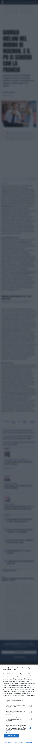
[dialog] (19, 705)
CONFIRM (11, 736)
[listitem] (19, 701)
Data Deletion (9, 742)
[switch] (30, 706)
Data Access (19, 742)
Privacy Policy (29, 742)
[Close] (34, 668)
